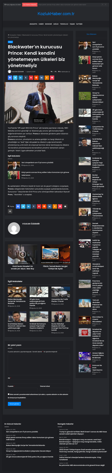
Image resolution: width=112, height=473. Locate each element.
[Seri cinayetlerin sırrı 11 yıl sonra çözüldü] (14, 165)
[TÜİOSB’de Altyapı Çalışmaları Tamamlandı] (85, 212)
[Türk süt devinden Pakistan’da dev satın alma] (85, 303)
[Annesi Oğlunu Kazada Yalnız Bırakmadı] (85, 356)
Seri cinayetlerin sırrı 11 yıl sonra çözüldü (37, 162)
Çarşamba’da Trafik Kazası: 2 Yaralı (60, 300)
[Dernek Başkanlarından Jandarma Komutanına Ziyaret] (85, 226)
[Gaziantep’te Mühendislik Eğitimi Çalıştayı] (85, 197)
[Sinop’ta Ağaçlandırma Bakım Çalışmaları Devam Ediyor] (85, 96)
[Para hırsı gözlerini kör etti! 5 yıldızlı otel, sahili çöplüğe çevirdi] (85, 284)
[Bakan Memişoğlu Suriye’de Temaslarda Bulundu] (17, 292)
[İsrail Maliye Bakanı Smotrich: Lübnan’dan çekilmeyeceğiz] (17, 316)
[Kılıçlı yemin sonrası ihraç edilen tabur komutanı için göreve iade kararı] (14, 175)
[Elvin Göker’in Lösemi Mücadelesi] (85, 320)
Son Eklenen (91, 34)
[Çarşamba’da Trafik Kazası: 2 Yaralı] (61, 292)
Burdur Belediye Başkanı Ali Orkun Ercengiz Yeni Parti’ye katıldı (60, 327)
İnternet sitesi (45, 386)
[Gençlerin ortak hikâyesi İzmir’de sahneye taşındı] (85, 267)
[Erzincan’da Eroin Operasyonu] (85, 368)
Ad (9, 378)
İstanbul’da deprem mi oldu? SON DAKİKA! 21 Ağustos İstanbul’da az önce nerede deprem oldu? (98, 337)
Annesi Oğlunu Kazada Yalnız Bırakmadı (98, 355)
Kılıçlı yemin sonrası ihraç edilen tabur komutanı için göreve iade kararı (97, 62)
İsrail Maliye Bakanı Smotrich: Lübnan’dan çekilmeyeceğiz (17, 326)
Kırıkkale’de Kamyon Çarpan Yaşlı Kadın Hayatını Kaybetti (38, 326)
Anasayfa (33, 24)
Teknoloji (64, 24)
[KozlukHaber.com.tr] (56, 13)
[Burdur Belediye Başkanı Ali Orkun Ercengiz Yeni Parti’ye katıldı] (61, 316)
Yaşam (72, 24)
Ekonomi (48, 24)
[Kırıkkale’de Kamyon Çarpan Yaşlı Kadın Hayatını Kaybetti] (39, 316)
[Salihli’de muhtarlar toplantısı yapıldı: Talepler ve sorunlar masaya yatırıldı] (85, 243)
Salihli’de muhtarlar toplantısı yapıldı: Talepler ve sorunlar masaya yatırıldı (96, 248)
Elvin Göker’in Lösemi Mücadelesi (97, 319)
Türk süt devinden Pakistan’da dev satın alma (97, 304)
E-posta (11, 386)
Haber (41, 24)
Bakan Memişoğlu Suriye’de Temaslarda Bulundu (54, 4)
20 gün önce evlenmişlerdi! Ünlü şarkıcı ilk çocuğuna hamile (38, 302)
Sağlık (56, 24)
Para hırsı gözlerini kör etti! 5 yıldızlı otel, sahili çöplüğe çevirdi (97, 286)
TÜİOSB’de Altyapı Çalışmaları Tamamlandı (97, 212)
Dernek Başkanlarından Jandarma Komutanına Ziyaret (98, 228)
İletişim (79, 24)
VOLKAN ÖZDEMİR (18, 71)
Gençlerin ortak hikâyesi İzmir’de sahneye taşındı (98, 268)
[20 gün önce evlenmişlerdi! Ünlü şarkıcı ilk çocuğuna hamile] (39, 292)
